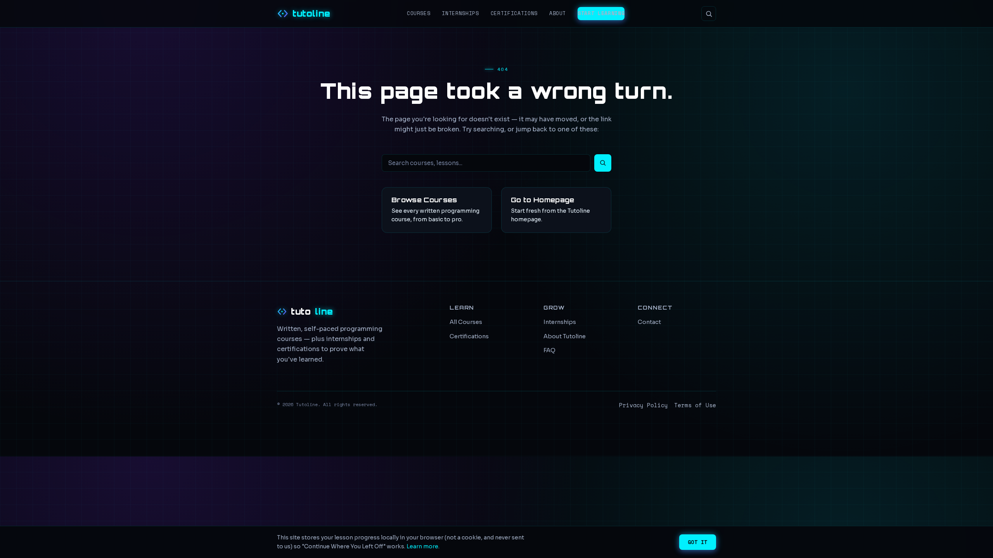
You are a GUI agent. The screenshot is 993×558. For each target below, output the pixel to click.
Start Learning (601, 13)
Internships (460, 13)
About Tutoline (564, 336)
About (557, 13)
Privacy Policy (643, 405)
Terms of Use (695, 405)
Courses (419, 13)
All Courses (466, 322)
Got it (698, 542)
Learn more (422, 546)
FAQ (549, 350)
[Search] (708, 13)
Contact (649, 322)
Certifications (514, 13)
